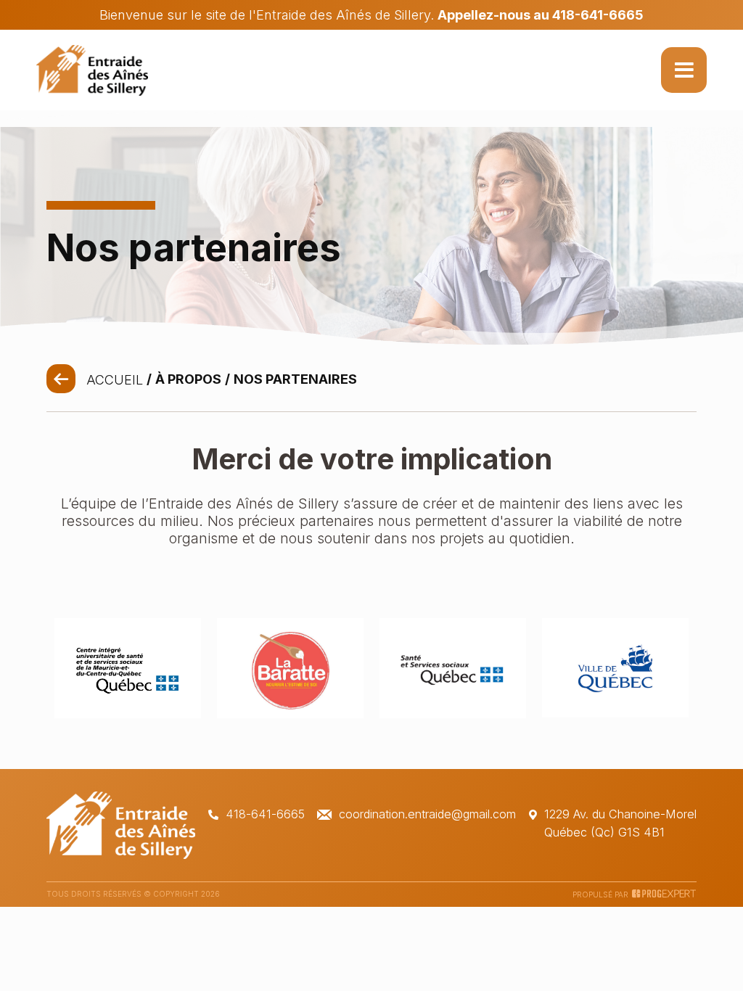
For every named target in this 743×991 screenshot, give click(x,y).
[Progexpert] (664, 894)
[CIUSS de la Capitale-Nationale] (127, 713)
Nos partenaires (295, 379)
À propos (188, 379)
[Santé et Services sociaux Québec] (452, 713)
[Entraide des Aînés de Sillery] (92, 70)
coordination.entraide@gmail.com (427, 814)
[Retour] (60, 378)
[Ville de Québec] (615, 712)
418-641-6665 (265, 814)
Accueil (114, 379)
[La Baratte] (290, 713)
